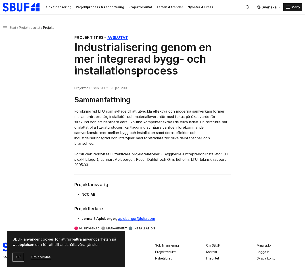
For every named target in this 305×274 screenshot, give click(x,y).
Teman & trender (170, 7)
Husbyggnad (89, 228)
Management (116, 228)
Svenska (269, 7)
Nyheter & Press (200, 7)
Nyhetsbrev (163, 258)
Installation (144, 228)
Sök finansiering (167, 245)
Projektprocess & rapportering (100, 7)
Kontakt (211, 252)
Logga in (263, 252)
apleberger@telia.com (136, 218)
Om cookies (41, 257)
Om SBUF (213, 245)
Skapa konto (266, 258)
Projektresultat (140, 7)
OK (18, 257)
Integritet (212, 258)
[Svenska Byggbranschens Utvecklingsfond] (23, 7)
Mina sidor (264, 245)
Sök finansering (58, 7)
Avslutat (117, 37)
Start (12, 27)
